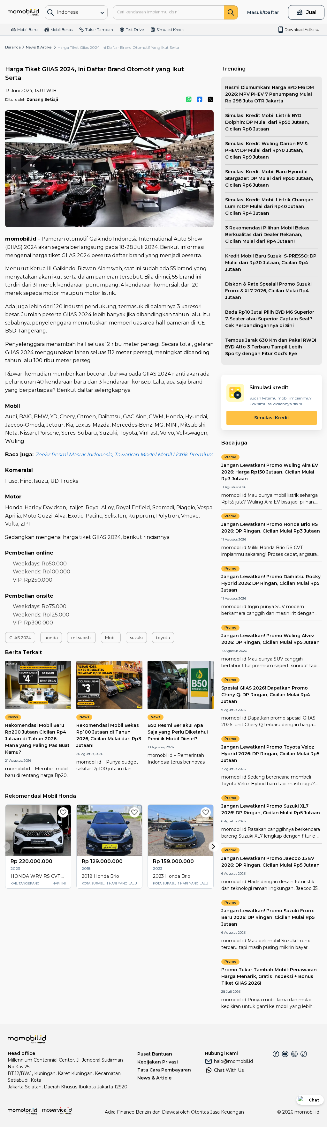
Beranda (13, 47)
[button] (20, 637)
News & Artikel (39, 47)
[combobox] (72, 12)
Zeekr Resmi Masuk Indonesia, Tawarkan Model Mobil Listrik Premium (124, 455)
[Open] (102, 13)
